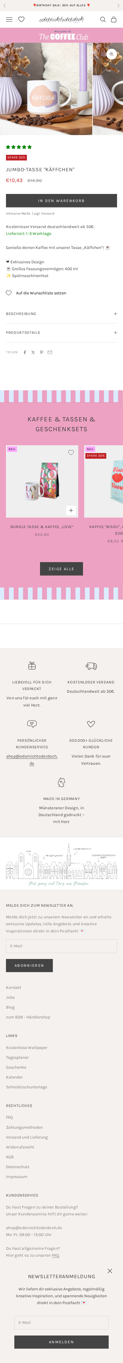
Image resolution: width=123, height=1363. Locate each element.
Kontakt (13, 987)
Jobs (10, 997)
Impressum (16, 1176)
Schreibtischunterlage (26, 1087)
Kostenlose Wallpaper (26, 1047)
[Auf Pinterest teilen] (41, 352)
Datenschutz (18, 1166)
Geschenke (16, 1067)
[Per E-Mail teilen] (49, 352)
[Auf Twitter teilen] (33, 352)
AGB (10, 1156)
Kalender (14, 1077)
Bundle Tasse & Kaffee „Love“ (41, 526)
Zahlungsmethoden (24, 1127)
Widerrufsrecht (20, 1147)
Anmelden (61, 1342)
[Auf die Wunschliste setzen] (71, 452)
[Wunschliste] (21, 19)
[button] (19, 147)
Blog (10, 1007)
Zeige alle (61, 569)
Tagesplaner (17, 1057)
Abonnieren (29, 965)
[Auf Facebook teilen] (24, 352)
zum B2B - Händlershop (28, 1017)
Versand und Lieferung (27, 1137)
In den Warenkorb (61, 200)
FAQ (9, 1117)
